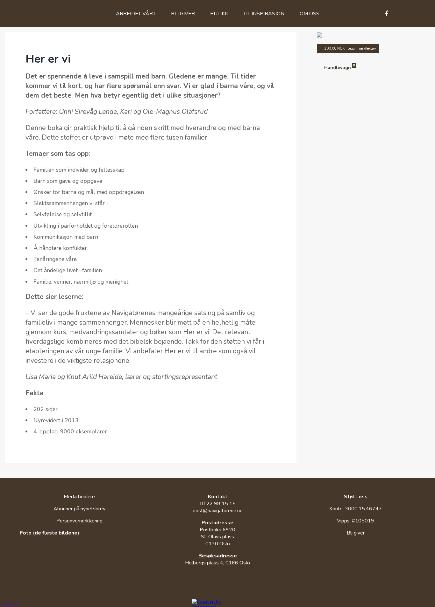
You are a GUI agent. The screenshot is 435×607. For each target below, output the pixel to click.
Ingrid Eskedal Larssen (109, 532)
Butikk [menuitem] (219, 13)
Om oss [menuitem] (309, 13)
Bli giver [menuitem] (183, 13)
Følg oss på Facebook (217, 574)
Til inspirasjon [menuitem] (263, 13)
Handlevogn (339, 68)
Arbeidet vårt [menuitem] (136, 13)
